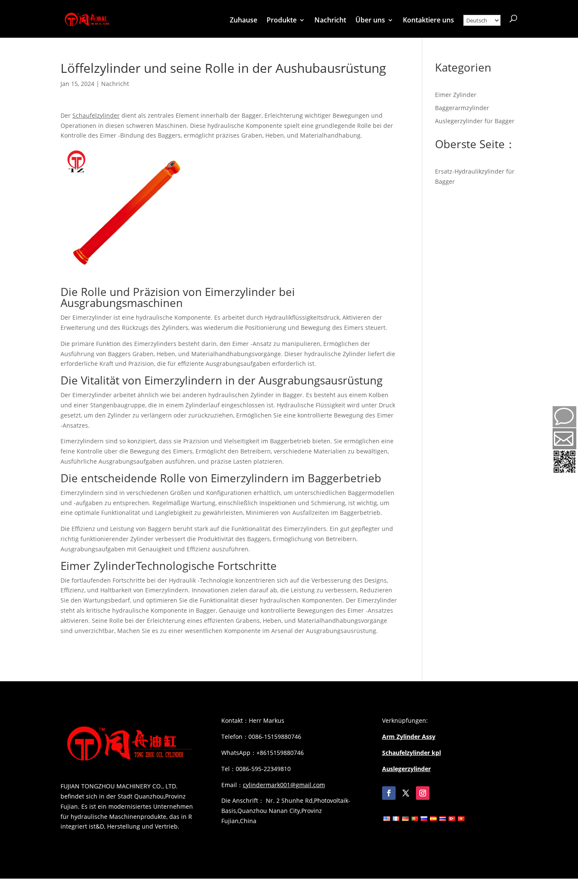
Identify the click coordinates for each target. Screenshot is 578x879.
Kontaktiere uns (428, 21)
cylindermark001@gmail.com (284, 785)
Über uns (370, 21)
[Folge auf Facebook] (389, 793)
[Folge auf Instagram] (422, 793)
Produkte (282, 21)
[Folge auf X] (406, 793)
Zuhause (243, 21)
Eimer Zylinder (98, 565)
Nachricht (330, 21)
